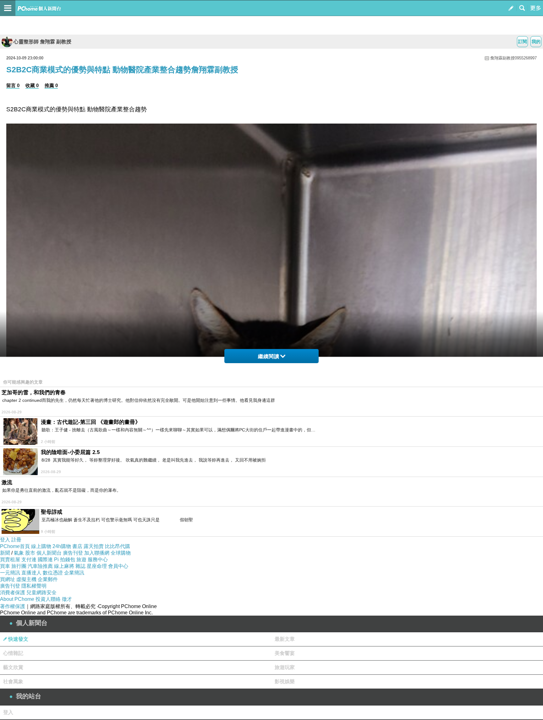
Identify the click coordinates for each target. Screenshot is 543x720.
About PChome (17, 599)
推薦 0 (51, 85)
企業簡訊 (74, 572)
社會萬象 (13, 681)
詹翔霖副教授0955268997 (513, 58)
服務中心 (98, 559)
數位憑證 (53, 572)
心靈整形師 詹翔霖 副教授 (42, 41)
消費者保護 (12, 592)
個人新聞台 (49, 553)
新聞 (5, 553)
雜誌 (80, 566)
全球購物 (121, 553)
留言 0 (12, 85)
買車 (5, 566)
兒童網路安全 (41, 592)
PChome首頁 (15, 546)
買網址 (7, 579)
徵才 (67, 599)
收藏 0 (32, 85)
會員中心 (118, 566)
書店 (77, 546)
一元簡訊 (10, 572)
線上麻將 (64, 566)
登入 (5, 539)
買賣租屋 (10, 559)
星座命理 (97, 566)
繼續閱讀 (268, 356)
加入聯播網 (96, 553)
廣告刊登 (73, 553)
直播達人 (31, 572)
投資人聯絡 (48, 599)
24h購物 (61, 546)
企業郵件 (48, 579)
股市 (30, 553)
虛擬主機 (26, 579)
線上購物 (41, 546)
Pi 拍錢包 (64, 559)
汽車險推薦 (40, 566)
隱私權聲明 (34, 586)
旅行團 (18, 566)
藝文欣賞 (13, 667)
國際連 (45, 559)
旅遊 (81, 559)
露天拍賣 (94, 546)
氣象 (19, 553)
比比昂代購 (117, 546)
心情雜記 (13, 653)
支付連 (28, 559)
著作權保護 (12, 606)
